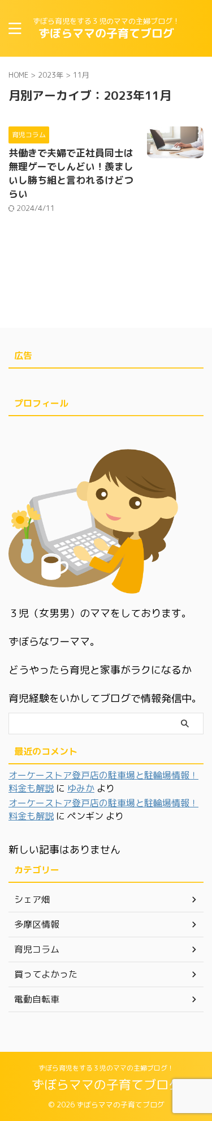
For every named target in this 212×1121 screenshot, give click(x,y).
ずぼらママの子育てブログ (106, 33)
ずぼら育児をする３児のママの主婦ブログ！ (106, 1068)
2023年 (50, 75)
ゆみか (80, 788)
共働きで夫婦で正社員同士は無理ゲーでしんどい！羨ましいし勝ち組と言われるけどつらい (70, 173)
